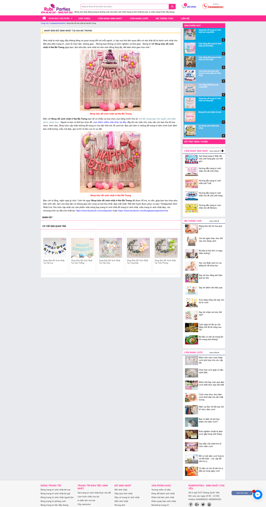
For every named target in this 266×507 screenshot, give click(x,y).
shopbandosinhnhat (57, 23)
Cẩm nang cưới (139, 18)
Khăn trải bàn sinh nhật (162, 497)
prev (45, 253)
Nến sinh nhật (121, 501)
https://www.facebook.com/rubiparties (94, 210)
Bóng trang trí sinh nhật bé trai (55, 489)
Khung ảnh (120, 505)
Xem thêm (214, 151)
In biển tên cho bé (86, 500)
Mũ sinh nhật (121, 489)
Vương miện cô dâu (161, 489)
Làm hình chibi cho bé (88, 496)
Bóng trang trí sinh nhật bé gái (55, 493)
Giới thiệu (84, 18)
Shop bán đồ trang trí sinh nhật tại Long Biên (210, 31)
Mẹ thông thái (164, 18)
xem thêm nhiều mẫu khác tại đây (109, 122)
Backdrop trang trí (160, 505)
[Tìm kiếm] (172, 6)
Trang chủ (44, 23)
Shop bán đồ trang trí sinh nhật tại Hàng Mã (210, 99)
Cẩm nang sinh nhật (110, 18)
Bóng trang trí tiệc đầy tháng (54, 505)
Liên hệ (185, 18)
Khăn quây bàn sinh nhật (163, 501)
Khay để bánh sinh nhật (163, 493)
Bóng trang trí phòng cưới (53, 501)
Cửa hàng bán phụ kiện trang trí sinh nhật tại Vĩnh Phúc (210, 73)
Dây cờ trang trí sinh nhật (127, 497)
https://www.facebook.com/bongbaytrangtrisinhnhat (143, 210)
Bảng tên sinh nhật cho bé (210, 112)
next (175, 253)
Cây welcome (84, 504)
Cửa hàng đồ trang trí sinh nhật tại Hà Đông (210, 45)
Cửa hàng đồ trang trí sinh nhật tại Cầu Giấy (210, 58)
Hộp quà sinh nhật (123, 493)
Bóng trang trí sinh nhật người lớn (57, 497)
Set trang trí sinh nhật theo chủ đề (94, 492)
